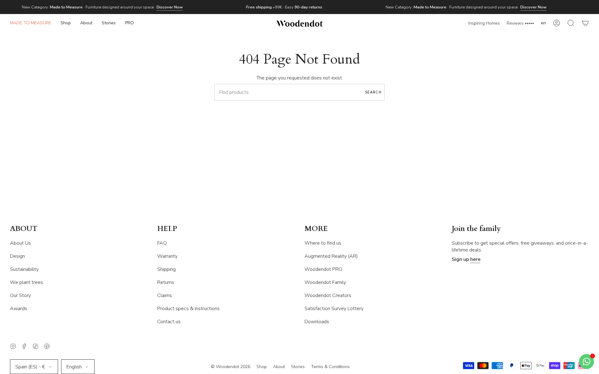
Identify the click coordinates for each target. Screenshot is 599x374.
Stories (298, 367)
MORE (316, 228)
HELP (167, 228)
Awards (18, 308)
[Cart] (585, 23)
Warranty (167, 256)
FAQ (162, 243)
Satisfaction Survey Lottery (333, 308)
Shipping (166, 269)
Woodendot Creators (327, 295)
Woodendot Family (325, 282)
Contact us (169, 321)
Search (373, 92)
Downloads (316, 321)
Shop (261, 367)
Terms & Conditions (330, 367)
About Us (20, 243)
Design (17, 256)
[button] (65, 23)
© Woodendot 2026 (230, 367)
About (279, 367)
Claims (164, 295)
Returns (165, 282)
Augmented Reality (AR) (331, 256)
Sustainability (24, 269)
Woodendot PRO (323, 269)
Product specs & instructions (188, 308)
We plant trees (26, 282)
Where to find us (322, 243)
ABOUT (23, 228)
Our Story (20, 295)
